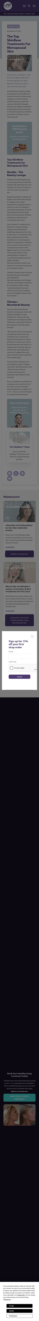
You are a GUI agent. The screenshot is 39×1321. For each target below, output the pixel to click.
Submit (19, 677)
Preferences (13, 1316)
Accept (11, 1306)
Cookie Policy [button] (21, 1295)
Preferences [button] (7, 1299)
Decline (11, 1311)
